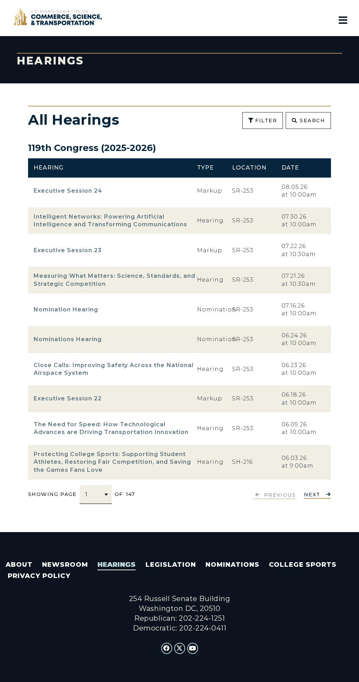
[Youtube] (192, 648)
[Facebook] (166, 648)
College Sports (303, 564)
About (19, 564)
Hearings (116, 564)
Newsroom (65, 564)
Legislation (170, 564)
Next (312, 495)
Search (312, 120)
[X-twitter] (179, 648)
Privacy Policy (39, 576)
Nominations (232, 564)
